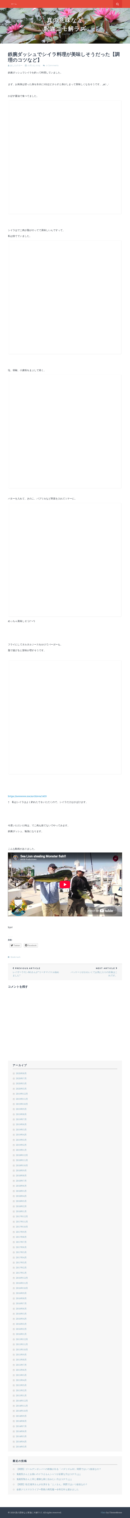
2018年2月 (21, 1206)
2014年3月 (21, 1446)
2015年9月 (21, 1354)
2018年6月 (21, 1185)
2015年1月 (21, 1395)
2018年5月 (21, 1190)
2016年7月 (21, 1303)
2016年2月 (21, 1328)
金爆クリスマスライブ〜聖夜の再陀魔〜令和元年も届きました (47, 1489)
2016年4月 (21, 1318)
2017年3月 (21, 1262)
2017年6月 (21, 1247)
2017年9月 (21, 1231)
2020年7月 (21, 1078)
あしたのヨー (16, 65)
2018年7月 (21, 1180)
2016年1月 (21, 1333)
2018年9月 (21, 1170)
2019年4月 (21, 1134)
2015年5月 (21, 1375)
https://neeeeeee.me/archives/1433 (27, 796)
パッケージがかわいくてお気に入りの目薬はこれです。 (94, 972)
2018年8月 (21, 1175)
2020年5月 (21, 1083)
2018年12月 (22, 1155)
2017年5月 (21, 1252)
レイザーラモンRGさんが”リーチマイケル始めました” (36, 972)
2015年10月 (22, 1349)
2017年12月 (22, 1216)
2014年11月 (22, 1405)
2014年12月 (22, 1400)
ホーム (14, 4)
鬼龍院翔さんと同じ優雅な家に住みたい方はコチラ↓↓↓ (44, 1479)
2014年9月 (21, 1415)
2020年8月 (21, 1073)
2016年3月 (21, 1323)
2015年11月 (22, 1344)
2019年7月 (21, 1119)
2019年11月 (22, 1098)
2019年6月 (21, 1124)
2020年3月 (21, 1088)
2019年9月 (21, 1108)
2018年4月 (21, 1195)
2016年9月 (21, 1293)
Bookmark (15, 957)
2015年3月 (21, 1385)
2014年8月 (21, 1420)
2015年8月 (21, 1359)
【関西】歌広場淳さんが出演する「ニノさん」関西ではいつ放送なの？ (52, 1484)
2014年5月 (21, 1436)
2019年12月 (22, 1093)
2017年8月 (21, 1236)
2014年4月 (21, 1441)
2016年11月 (22, 1282)
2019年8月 (21, 1114)
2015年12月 (22, 1339)
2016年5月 (21, 1313)
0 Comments (52, 65)
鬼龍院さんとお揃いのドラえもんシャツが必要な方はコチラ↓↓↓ (48, 1474)
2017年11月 (22, 1221)
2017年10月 (22, 1226)
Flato (103, 1512)
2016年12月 (22, 1277)
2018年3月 (21, 1201)
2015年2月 (21, 1390)
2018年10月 (22, 1165)
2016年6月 (21, 1308)
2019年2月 (21, 1144)
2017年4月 (21, 1257)
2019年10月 (22, 1103)
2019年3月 (21, 1139)
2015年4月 (21, 1380)
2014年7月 (21, 1426)
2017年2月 (21, 1267)
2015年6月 (21, 1369)
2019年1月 (21, 1149)
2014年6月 (21, 1431)
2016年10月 (22, 1288)
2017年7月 (21, 1241)
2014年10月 (22, 1410)
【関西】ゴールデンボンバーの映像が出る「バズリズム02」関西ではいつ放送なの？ (58, 1468)
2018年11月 (22, 1160)
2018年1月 (21, 1211)
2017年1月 (21, 1272)
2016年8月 (21, 1298)
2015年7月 (21, 1364)
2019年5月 (21, 1129)
